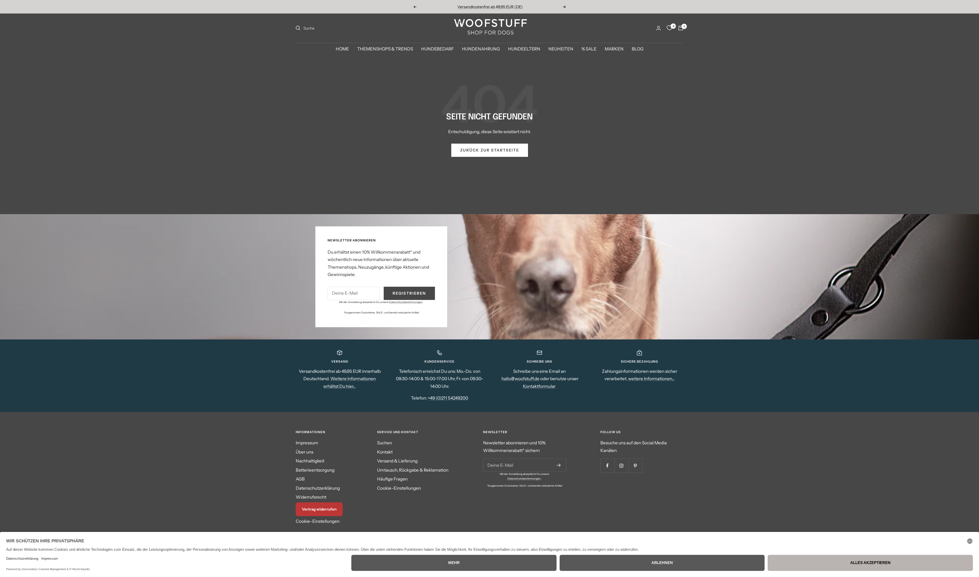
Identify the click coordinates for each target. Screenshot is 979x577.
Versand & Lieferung (397, 460)
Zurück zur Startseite (489, 150)
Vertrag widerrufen (319, 509)
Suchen (384, 442)
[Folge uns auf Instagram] (621, 466)
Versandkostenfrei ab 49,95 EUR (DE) (490, 6)
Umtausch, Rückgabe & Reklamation (412, 470)
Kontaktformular (539, 386)
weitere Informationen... (651, 378)
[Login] (658, 28)
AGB (300, 479)
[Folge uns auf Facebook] (607, 466)
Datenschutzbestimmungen (405, 302)
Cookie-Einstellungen (318, 521)
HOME (342, 48)
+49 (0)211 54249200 (448, 398)
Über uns (304, 452)
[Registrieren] (559, 465)
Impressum (307, 442)
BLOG (637, 48)
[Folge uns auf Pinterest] (635, 466)
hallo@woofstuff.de (520, 378)
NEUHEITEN (560, 48)
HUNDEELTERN (524, 48)
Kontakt (385, 452)
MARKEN (614, 48)
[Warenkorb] (680, 28)
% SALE (589, 48)
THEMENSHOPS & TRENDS (385, 48)
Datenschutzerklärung (318, 488)
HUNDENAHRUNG (481, 48)
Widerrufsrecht (311, 497)
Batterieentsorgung (315, 470)
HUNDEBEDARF (437, 48)
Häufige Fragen (392, 479)
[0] (669, 28)
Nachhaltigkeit (310, 460)
